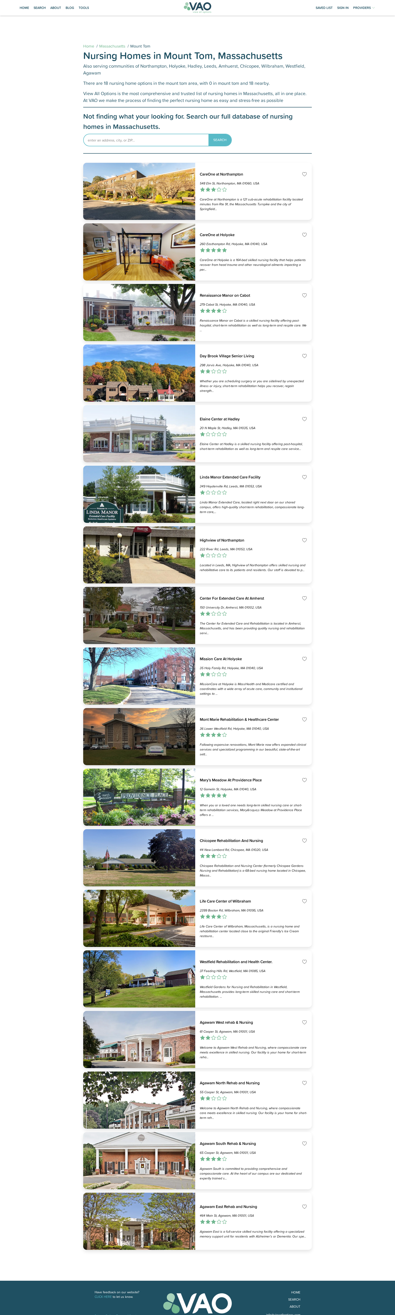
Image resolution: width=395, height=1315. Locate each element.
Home (88, 46)
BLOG (70, 7)
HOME (24, 7)
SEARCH (40, 7)
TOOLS (84, 7)
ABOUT (55, 7)
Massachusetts (112, 46)
